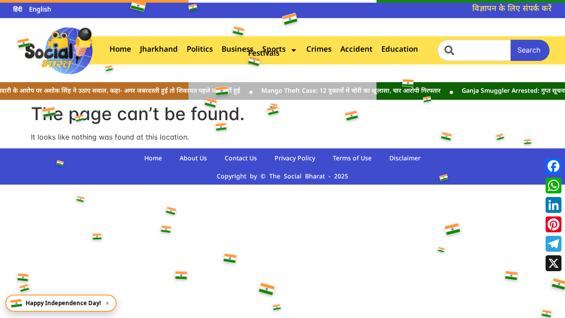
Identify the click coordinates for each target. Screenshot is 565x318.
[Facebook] (553, 166)
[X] (553, 263)
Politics (200, 50)
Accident (356, 50)
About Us (193, 159)
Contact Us (241, 159)
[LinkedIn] (553, 205)
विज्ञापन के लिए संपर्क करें (512, 9)
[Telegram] (553, 244)
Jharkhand (159, 50)
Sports (274, 50)
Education (399, 50)
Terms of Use (352, 159)
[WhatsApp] (553, 185)
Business (237, 50)
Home (120, 50)
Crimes (318, 50)
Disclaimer (405, 159)
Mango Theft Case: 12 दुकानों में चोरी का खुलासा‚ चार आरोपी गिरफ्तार (347, 91)
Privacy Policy (295, 159)
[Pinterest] (553, 224)
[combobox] (474, 50)
